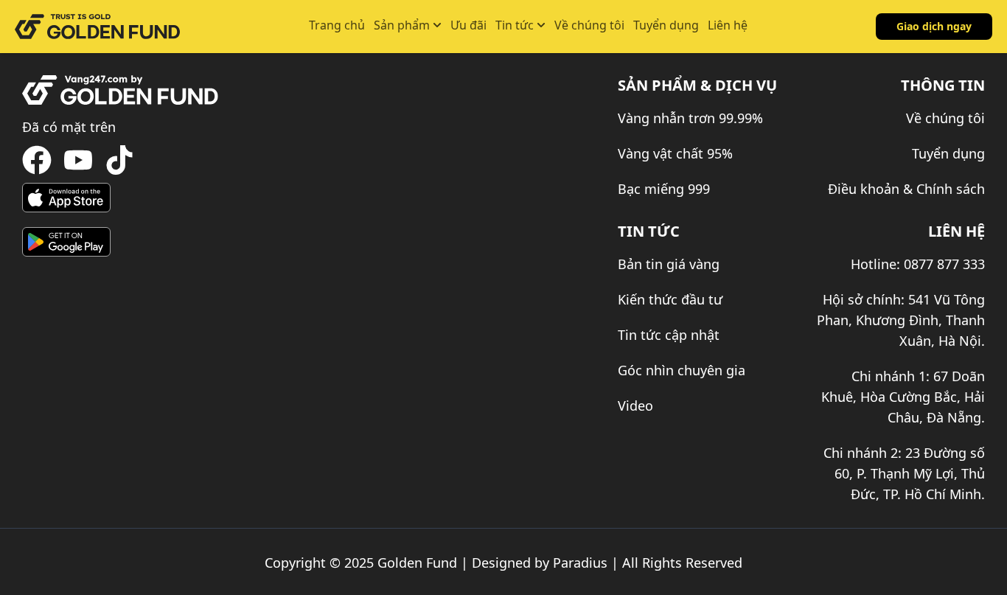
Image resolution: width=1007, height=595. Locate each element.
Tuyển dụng (666, 25)
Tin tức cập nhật (668, 335)
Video (635, 405)
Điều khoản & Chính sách (906, 189)
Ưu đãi (468, 25)
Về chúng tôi (589, 25)
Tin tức (514, 25)
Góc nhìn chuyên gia (681, 370)
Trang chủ (337, 25)
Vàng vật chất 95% (675, 153)
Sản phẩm (402, 25)
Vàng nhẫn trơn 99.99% (690, 118)
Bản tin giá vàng (668, 264)
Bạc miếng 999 (664, 189)
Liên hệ (728, 25)
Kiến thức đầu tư (670, 299)
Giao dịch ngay (934, 26)
